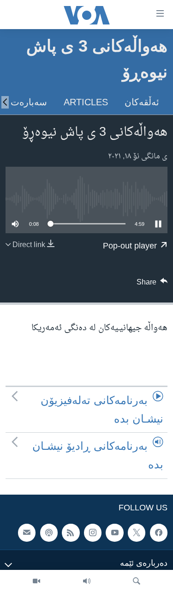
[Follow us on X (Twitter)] (136, 532)
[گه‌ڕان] (136, 581)
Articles (86, 102)
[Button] (152, 284)
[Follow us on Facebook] (158, 532)
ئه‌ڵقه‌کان (142, 102)
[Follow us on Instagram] (92, 532)
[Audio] (87, 581)
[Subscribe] (27, 532)
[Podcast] (49, 532)
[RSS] (70, 532)
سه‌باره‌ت (29, 102)
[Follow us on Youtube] (114, 532)
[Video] (36, 581)
